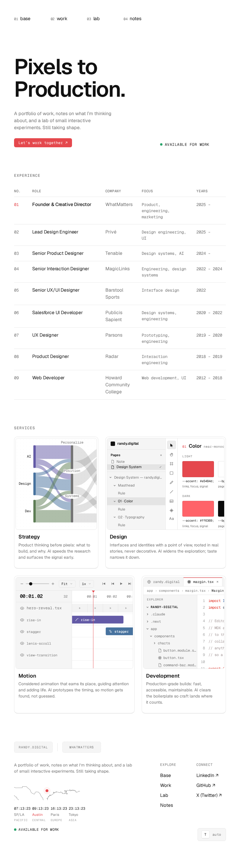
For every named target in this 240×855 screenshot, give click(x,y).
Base (165, 775)
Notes (166, 805)
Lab (164, 795)
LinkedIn (207, 775)
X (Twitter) (209, 795)
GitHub (205, 785)
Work (165, 785)
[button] (47, 790)
